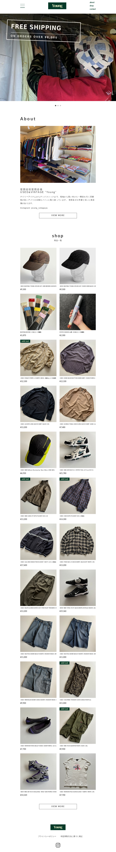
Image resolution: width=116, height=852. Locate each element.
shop (92, 6)
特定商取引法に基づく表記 (71, 836)
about (92, 2)
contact (93, 9)
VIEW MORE (57, 215)
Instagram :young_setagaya (34, 208)
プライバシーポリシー (47, 836)
